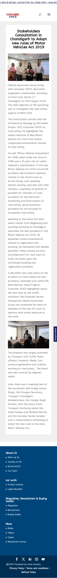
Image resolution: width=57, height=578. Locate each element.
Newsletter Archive (17, 542)
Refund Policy (28, 572)
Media (10, 528)
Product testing (15, 484)
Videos (11, 533)
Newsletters (14, 510)
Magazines (13, 505)
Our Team (12, 471)
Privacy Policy (17, 568)
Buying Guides (14, 514)
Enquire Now (55, 334)
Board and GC (14, 466)
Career (11, 537)
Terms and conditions (37, 568)
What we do (13, 457)
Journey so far (15, 462)
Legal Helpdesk (15, 489)
